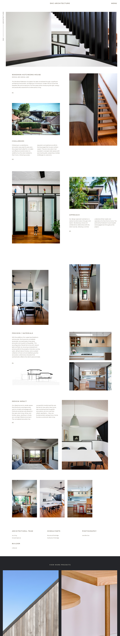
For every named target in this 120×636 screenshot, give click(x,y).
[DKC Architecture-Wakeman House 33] (90, 332)
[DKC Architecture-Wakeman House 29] (36, 172)
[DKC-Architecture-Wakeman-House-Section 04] (36, 369)
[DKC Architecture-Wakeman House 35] (35, 439)
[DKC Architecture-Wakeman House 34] (85, 400)
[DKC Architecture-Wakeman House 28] (93, 177)
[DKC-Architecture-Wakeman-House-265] (52, 480)
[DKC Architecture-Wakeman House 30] (84, 265)
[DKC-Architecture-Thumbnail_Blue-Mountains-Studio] (31, 571)
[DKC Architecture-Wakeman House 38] (79, 480)
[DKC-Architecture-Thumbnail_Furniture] (89, 571)
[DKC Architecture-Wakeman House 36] (24, 480)
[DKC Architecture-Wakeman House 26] (93, 74)
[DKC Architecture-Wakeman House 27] (36, 103)
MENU (114, 3)
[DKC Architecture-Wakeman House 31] (30, 270)
